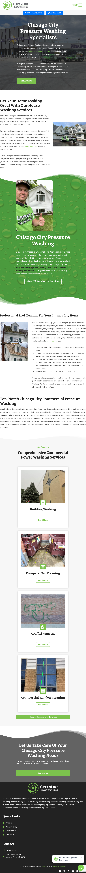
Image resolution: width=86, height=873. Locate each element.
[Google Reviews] (68, 871)
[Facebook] (60, 871)
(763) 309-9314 (54, 13)
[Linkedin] (77, 871)
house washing (30, 146)
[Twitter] (64, 871)
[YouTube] (73, 871)
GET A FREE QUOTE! (33, 13)
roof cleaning (52, 340)
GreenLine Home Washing (39, 51)
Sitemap (44, 866)
